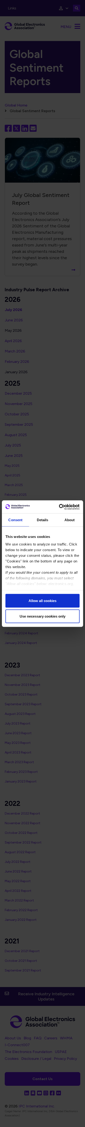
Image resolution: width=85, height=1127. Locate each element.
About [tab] (69, 520)
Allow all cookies (42, 601)
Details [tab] (42, 520)
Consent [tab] (15, 520)
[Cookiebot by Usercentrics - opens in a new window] (60, 507)
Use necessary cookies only (42, 616)
